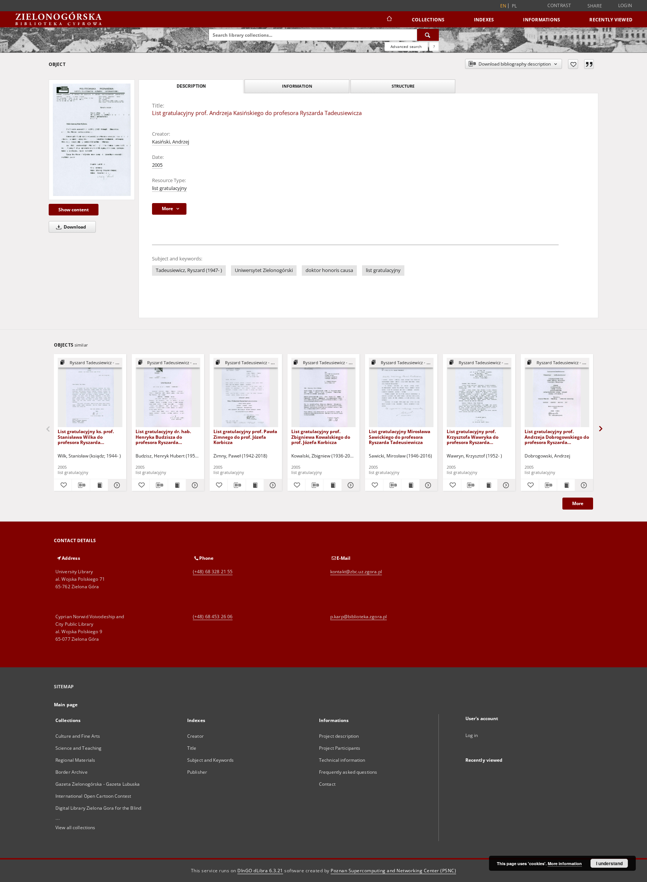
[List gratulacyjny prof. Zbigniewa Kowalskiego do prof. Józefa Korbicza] (324, 393)
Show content (73, 209)
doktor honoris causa (329, 270)
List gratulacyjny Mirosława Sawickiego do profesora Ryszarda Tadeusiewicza (399, 436)
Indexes (484, 19)
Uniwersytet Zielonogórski (264, 270)
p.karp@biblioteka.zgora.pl (358, 616)
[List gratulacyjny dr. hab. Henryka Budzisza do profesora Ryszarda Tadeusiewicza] (168, 393)
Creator (195, 736)
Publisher (197, 772)
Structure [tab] (403, 86)
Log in (471, 735)
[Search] (428, 35)
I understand (609, 863)
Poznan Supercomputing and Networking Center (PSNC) (393, 870)
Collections (428, 19)
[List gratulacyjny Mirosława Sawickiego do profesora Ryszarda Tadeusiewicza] (401, 393)
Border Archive (71, 772)
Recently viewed (610, 19)
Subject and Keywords (210, 760)
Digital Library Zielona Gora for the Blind (98, 808)
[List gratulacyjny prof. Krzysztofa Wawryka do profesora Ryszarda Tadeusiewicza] (479, 393)
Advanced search (406, 46)
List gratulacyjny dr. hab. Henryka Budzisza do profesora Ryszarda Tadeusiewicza (163, 436)
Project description (339, 736)
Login (625, 5)
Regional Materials (75, 760)
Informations (541, 19)
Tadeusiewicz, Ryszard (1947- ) (189, 270)
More (577, 503)
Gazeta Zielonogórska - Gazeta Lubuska (97, 784)
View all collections (75, 827)
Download (74, 227)
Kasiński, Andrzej (170, 142)
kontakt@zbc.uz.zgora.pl (356, 571)
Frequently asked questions (348, 772)
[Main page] (388, 19)
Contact (327, 784)
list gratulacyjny (169, 188)
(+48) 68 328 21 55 (213, 571)
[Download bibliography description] (80, 485)
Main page (66, 704)
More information (565, 863)
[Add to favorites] (573, 64)
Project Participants (339, 748)
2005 (157, 165)
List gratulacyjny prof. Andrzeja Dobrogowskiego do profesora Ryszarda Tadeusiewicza (557, 436)
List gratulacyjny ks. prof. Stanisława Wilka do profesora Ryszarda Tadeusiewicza (86, 436)
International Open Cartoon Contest (93, 796)
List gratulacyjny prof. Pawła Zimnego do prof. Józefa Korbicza (245, 436)
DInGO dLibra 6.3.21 (260, 870)
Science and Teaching (78, 748)
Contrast (559, 5)
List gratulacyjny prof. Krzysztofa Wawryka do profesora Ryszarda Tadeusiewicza (472, 436)
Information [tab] (297, 86)
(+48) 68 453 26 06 (213, 616)
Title (192, 748)
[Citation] (589, 64)
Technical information (342, 760)
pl (514, 5)
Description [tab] (191, 86)
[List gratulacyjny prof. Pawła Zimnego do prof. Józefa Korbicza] (246, 393)
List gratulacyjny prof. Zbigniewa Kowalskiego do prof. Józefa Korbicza (320, 436)
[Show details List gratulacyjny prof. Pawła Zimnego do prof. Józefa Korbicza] (271, 485)
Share (594, 6)
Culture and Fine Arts (77, 736)
